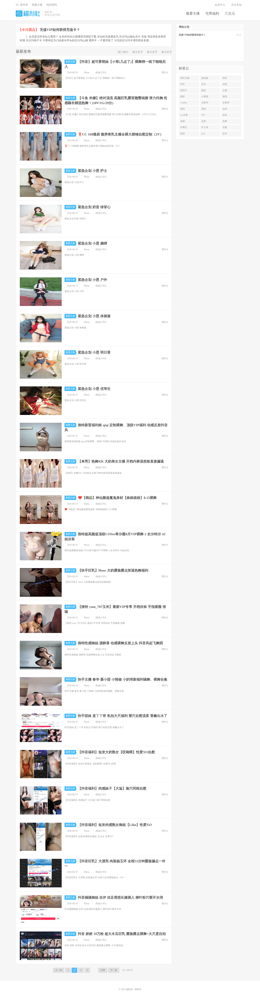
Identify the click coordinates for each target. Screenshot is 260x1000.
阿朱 (225, 78)
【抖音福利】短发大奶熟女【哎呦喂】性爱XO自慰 (116, 752)
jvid (203, 133)
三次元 (230, 13)
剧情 (225, 96)
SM (203, 115)
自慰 (225, 84)
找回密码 (51, 4)
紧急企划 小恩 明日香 (94, 352)
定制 (203, 121)
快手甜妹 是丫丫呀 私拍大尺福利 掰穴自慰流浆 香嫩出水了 (122, 716)
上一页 (58, 970)
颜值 (182, 96)
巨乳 (182, 84)
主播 (225, 90)
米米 (225, 133)
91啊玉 (183, 127)
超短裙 (204, 78)
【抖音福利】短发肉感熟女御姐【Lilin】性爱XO (115, 825)
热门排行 (123, 52)
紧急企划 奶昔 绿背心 (94, 207)
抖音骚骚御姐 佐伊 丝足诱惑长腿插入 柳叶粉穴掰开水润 (120, 897)
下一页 (113, 970)
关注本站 (236, 4)
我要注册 (37, 4)
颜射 (203, 90)
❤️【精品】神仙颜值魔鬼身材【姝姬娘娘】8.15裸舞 (117, 498)
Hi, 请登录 (22, 4)
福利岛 (28, 13)
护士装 (204, 127)
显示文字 (137, 52)
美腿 (182, 121)
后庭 (225, 127)
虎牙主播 (184, 78)
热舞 (225, 121)
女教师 (226, 102)
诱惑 (203, 108)
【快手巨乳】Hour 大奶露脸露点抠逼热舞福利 (113, 570)
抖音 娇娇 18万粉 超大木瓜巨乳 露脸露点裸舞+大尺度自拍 (122, 934)
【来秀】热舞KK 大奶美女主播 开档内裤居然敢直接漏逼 (121, 461)
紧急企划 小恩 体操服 (94, 316)
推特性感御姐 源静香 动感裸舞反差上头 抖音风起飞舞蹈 (120, 643)
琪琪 (182, 108)
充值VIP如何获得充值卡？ (60, 30)
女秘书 (204, 102)
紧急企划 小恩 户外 (92, 280)
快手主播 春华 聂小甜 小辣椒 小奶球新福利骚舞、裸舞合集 (122, 679)
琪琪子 (183, 90)
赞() (165, 72)
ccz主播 (184, 115)
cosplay (183, 102)
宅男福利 (212, 13)
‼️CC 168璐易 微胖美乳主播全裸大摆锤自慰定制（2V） (120, 134)
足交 (203, 84)
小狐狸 (204, 96)
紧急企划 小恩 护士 (92, 171)
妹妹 (225, 115)
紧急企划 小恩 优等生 (94, 389)
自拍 (225, 108)
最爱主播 (193, 13)
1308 (102, 970)
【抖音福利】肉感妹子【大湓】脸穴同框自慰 (112, 788)
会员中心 (220, 4)
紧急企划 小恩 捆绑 (92, 243)
